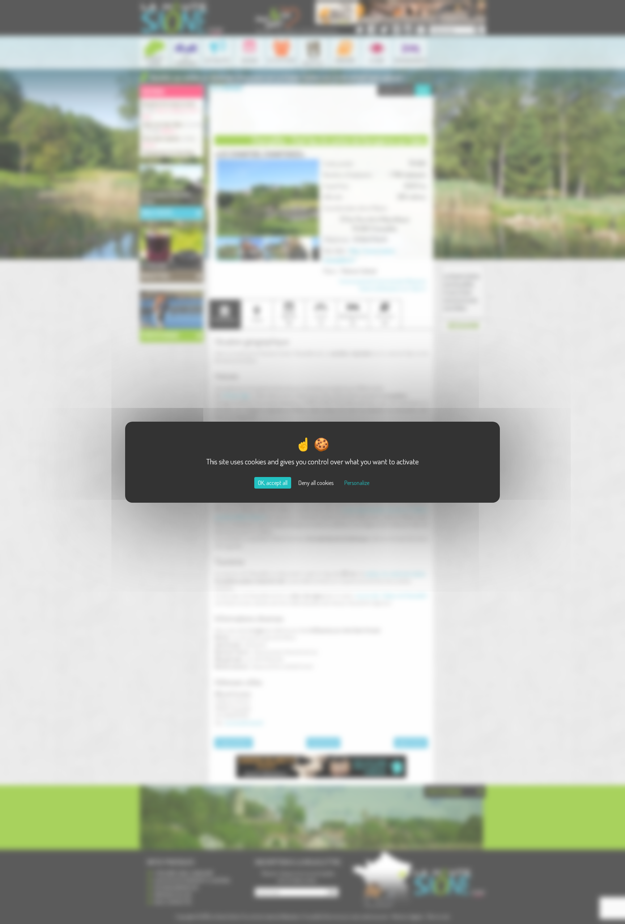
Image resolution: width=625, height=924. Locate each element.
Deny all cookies (315, 482)
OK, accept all (273, 482)
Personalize (356, 482)
